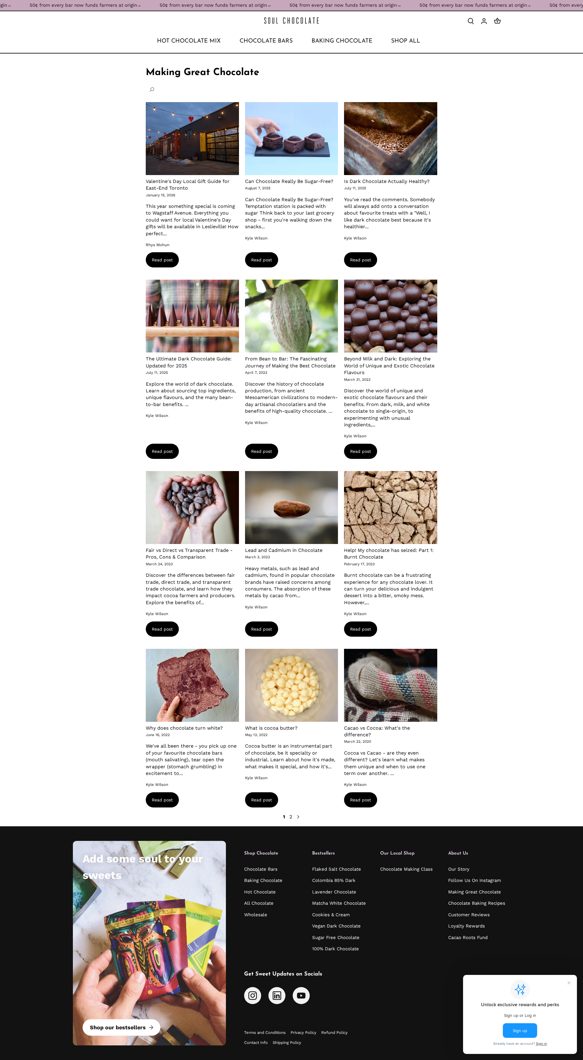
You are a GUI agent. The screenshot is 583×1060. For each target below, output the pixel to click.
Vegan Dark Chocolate (336, 926)
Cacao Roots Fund (468, 937)
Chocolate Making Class (406, 869)
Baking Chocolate (263, 880)
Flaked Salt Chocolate (336, 869)
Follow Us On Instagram (474, 880)
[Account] (484, 20)
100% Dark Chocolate (335, 949)
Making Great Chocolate (474, 892)
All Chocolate (259, 903)
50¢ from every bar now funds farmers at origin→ (175, 5)
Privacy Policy (303, 1032)
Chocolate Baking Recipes (476, 903)
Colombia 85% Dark (334, 880)
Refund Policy (334, 1032)
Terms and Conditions (265, 1032)
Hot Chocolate (260, 892)
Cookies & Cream (331, 914)
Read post (162, 259)
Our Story (458, 869)
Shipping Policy (287, 1042)
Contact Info (256, 1042)
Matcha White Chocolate (339, 903)
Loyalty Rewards (466, 926)
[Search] (470, 20)
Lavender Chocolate (334, 892)
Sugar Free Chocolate (336, 937)
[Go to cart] (497, 20)
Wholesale (255, 914)
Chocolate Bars (261, 869)
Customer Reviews (469, 914)
